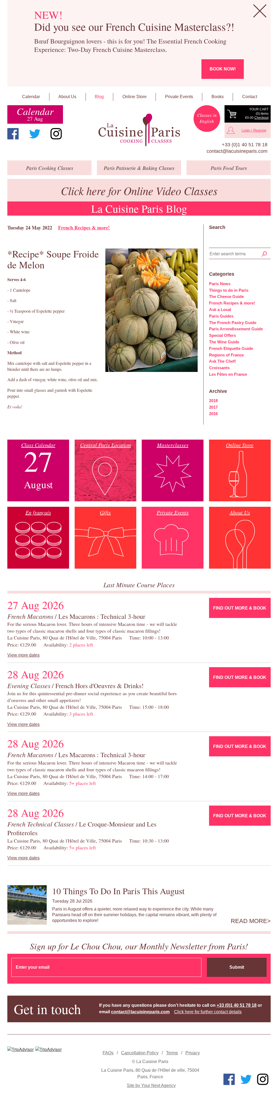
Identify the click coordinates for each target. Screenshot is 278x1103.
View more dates (23, 655)
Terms (172, 1053)
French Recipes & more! (84, 227)
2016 (213, 413)
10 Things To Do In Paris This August (118, 891)
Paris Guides (221, 316)
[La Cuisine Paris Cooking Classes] (139, 130)
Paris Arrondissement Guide (236, 329)
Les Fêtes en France (228, 374)
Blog (99, 96)
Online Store (134, 96)
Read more (249, 921)
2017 (213, 407)
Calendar (31, 96)
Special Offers (222, 335)
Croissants (219, 367)
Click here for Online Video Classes (139, 190)
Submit (236, 967)
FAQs (108, 1053)
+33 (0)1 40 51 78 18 (244, 144)
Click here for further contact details (208, 1011)
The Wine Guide (224, 342)
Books (217, 96)
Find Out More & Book (239, 608)
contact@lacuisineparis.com (237, 151)
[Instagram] (56, 133)
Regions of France (226, 355)
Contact (249, 96)
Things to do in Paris (228, 290)
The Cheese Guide (226, 296)
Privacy (192, 1053)
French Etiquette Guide (231, 348)
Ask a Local (220, 309)
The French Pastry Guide (232, 322)
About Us (67, 96)
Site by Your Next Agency (151, 1085)
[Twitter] (34, 133)
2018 (213, 400)
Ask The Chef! (222, 361)
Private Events (179, 96)
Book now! (223, 69)
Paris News (219, 283)
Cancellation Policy (140, 1053)
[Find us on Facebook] (13, 133)
